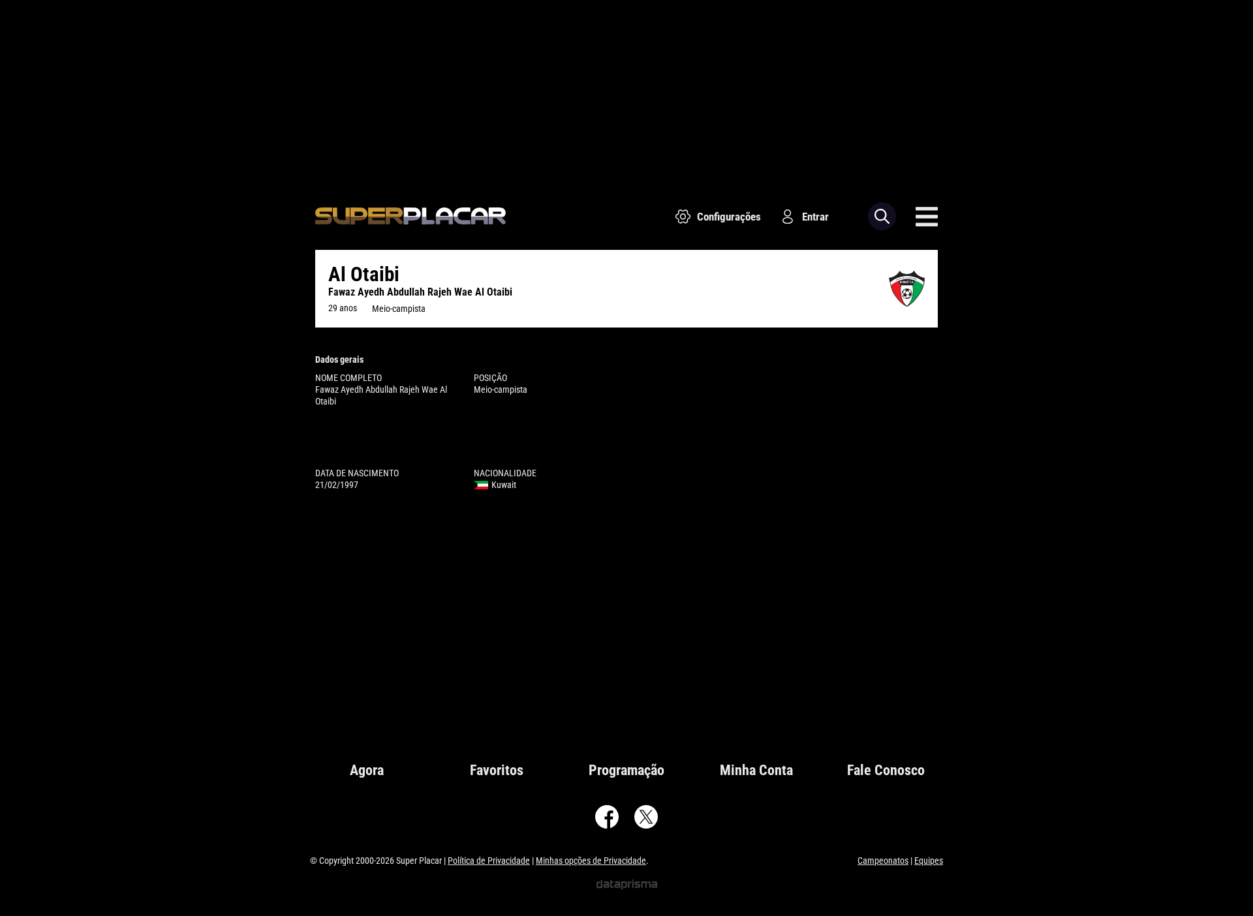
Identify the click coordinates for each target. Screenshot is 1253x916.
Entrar (815, 216)
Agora (367, 770)
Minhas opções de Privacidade (591, 860)
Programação (626, 770)
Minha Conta (756, 770)
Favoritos (496, 770)
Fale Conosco (886, 770)
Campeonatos (883, 860)
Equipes (928, 860)
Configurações (729, 216)
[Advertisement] (626, 91)
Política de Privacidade (489, 860)
